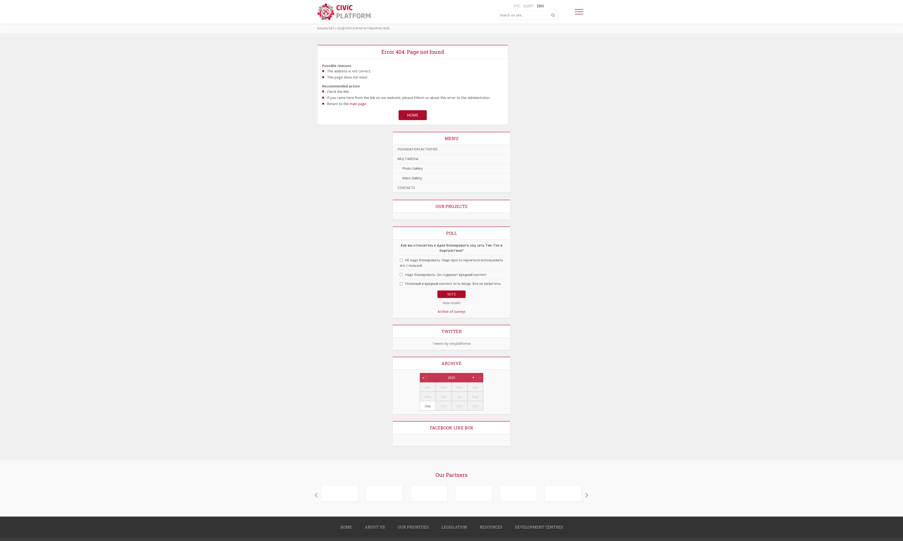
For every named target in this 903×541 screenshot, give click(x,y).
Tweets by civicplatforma (451, 343)
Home (412, 115)
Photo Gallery (410, 168)
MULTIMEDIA (407, 159)
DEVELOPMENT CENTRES (539, 524)
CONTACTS (406, 187)
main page (358, 103)
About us (375, 524)
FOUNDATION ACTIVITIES (417, 149)
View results (452, 303)
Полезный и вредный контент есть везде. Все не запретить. (453, 283)
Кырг (528, 6)
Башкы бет (325, 28)
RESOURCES (491, 524)
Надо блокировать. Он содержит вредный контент (446, 274)
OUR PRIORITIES (413, 524)
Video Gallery (409, 178)
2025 (451, 377)
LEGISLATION (454, 524)
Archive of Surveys (452, 311)
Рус (517, 6)
